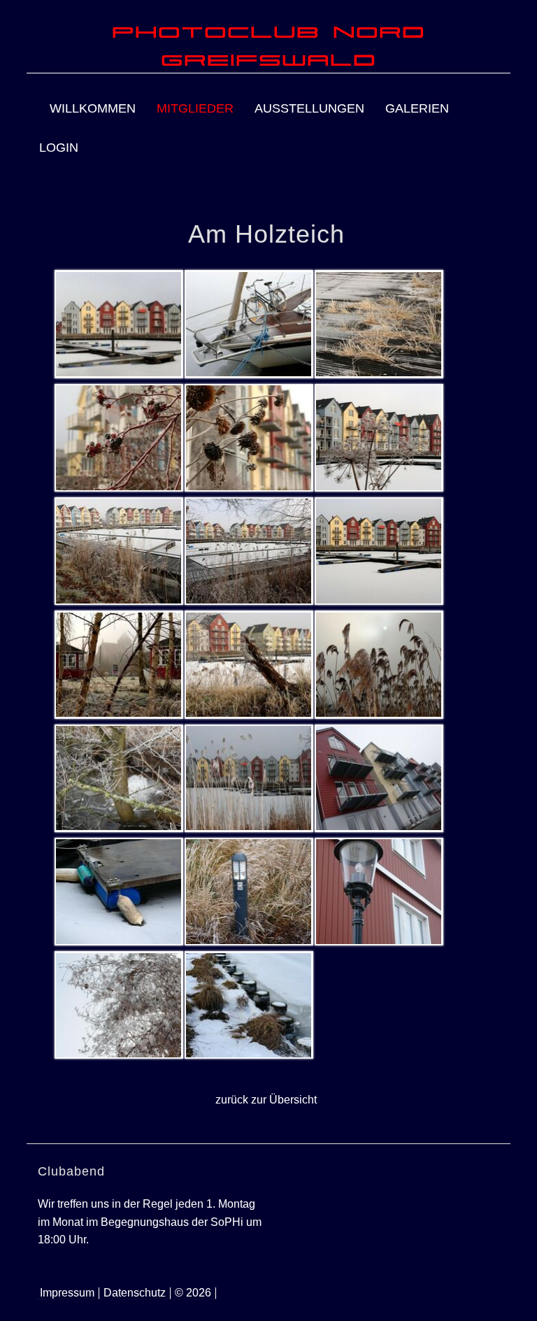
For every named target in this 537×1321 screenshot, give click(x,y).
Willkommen (93, 108)
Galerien (417, 108)
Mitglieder (195, 108)
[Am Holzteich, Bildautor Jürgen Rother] (118, 324)
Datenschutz (134, 1293)
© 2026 (193, 1293)
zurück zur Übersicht (266, 1100)
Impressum (67, 1293)
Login (58, 148)
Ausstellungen (309, 108)
